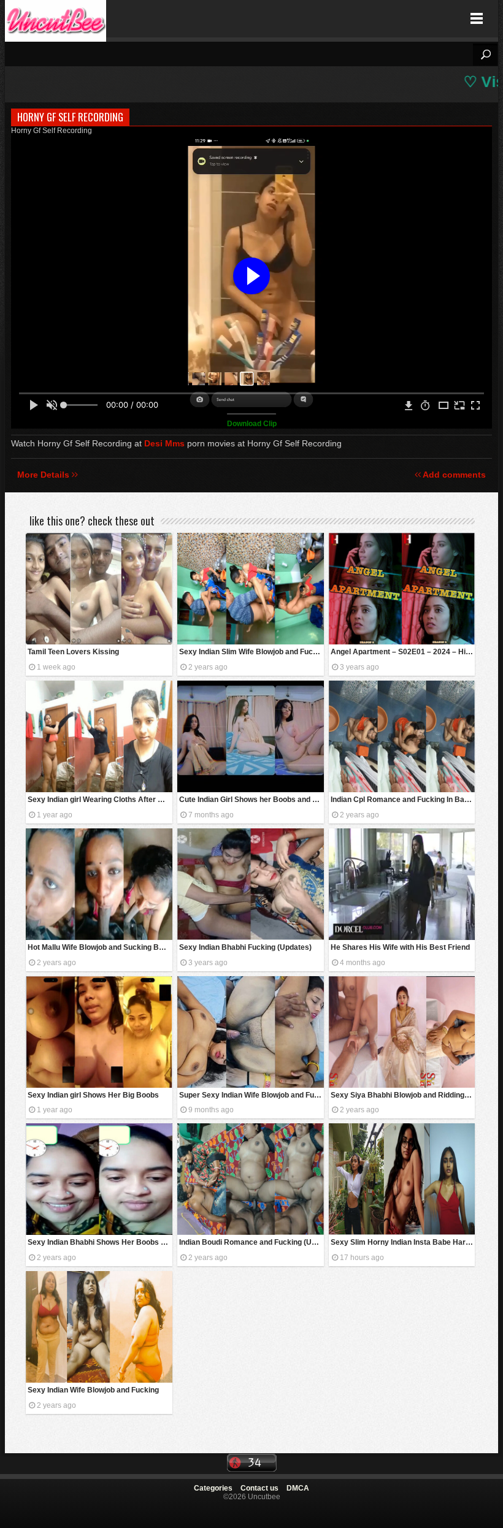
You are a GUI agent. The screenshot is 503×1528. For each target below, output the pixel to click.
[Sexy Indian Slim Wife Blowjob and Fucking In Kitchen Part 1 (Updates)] (250, 588)
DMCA (297, 1488)
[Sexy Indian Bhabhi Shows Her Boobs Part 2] (99, 1179)
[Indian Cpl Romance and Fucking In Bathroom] (402, 736)
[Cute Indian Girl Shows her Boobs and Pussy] (250, 736)
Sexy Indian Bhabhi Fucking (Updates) (245, 947)
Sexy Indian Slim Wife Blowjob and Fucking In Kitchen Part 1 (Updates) (251, 651)
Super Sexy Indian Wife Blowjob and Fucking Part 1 (251, 1095)
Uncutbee (55, 18)
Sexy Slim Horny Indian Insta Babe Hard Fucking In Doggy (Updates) (403, 1242)
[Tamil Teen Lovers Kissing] (99, 588)
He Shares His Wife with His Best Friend (400, 947)
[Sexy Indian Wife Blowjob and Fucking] (99, 1327)
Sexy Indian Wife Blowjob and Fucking (93, 1390)
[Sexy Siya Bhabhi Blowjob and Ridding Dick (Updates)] (402, 1032)
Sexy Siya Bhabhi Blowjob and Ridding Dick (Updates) (403, 1095)
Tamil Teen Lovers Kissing (73, 651)
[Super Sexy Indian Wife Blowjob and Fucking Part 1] (250, 1032)
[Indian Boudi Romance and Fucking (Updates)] (250, 1179)
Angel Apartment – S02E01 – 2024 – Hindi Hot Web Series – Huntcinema (403, 651)
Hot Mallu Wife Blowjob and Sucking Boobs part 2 (100, 947)
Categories (213, 1488)
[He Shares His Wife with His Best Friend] (402, 884)
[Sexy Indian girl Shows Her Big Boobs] (99, 1032)
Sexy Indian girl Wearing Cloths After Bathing (100, 799)
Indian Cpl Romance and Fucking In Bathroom (403, 799)
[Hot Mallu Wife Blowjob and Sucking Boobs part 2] (99, 884)
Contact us (259, 1488)
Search (485, 55)
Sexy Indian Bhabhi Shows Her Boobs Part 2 (100, 1242)
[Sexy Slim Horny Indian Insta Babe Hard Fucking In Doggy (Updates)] (402, 1179)
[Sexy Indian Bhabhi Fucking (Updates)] (250, 884)
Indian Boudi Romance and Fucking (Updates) (251, 1242)
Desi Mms (164, 443)
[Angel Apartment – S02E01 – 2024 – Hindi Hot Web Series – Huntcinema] (402, 588)
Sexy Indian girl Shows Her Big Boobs (93, 1095)
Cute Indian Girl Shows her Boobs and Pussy (251, 799)
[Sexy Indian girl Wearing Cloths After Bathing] (99, 736)
